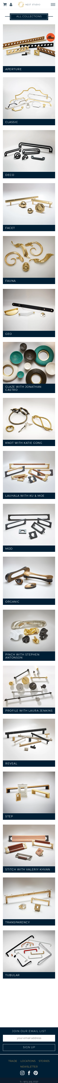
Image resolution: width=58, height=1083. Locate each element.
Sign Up (29, 1047)
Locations (28, 1061)
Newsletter (29, 1067)
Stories (44, 1061)
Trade (12, 1061)
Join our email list (29, 1031)
